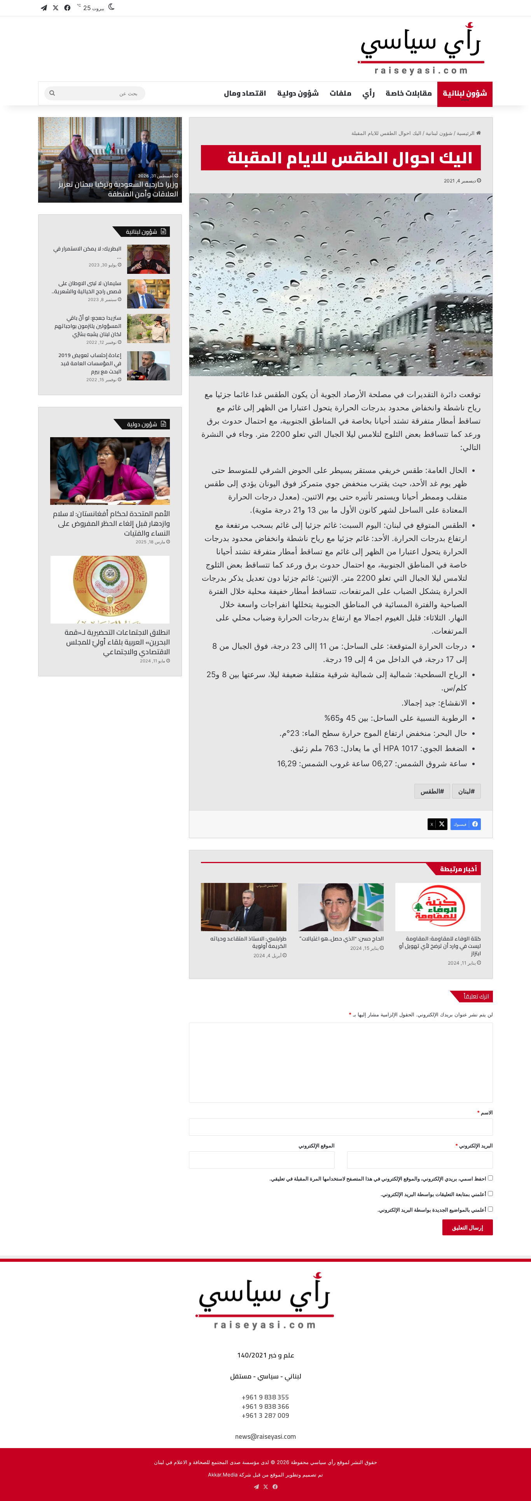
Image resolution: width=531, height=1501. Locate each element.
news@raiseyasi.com (265, 1436)
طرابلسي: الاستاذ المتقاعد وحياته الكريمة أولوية (248, 942)
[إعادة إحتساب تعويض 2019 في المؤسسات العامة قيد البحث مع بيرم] (148, 365)
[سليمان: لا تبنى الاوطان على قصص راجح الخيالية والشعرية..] (148, 293)
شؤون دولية (298, 93)
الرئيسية (466, 133)
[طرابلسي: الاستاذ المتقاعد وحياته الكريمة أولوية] (243, 907)
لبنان (464, 791)
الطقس (430, 791)
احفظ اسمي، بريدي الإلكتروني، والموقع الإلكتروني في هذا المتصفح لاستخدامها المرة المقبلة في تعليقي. (377, 1178)
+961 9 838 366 (265, 1406)
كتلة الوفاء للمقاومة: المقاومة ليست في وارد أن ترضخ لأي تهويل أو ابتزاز (440, 946)
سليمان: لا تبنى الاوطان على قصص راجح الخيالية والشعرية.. (86, 287)
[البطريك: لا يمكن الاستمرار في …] (148, 259)
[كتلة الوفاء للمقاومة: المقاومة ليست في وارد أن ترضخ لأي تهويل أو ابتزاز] (438, 907)
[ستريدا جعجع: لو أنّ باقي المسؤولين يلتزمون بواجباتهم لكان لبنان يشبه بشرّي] (148, 328)
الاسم (485, 1112)
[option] (110, 160)
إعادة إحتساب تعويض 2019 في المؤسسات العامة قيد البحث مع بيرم (89, 363)
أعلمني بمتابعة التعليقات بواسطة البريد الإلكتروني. (433, 1194)
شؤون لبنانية (465, 93)
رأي (368, 93)
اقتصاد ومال (245, 93)
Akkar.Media (223, 1474)
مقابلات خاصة (409, 93)
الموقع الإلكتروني (317, 1145)
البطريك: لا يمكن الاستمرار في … (87, 252)
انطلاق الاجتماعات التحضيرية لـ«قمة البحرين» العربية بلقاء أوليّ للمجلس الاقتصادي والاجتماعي (117, 642)
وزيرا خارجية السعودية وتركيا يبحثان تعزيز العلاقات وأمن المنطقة (118, 189)
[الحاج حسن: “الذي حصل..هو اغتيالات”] (341, 907)
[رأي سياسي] (422, 49)
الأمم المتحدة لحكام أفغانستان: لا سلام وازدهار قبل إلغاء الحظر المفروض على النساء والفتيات (111, 523)
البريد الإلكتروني (474, 1145)
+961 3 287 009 (265, 1415)
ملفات (340, 93)
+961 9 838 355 (265, 1397)
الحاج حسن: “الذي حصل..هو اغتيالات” (341, 939)
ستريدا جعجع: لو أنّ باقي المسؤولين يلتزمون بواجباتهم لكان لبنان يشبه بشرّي (87, 326)
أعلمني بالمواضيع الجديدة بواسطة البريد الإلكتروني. (431, 1210)
